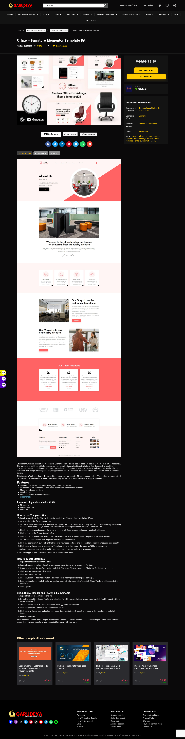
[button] (119, 56)
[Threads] (21, 722)
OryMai (39, 46)
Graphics (86, 14)
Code (45, 14)
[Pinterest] (31, 722)
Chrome (142, 108)
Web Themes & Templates (26, 14)
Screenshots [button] (25, 497)
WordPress (152, 124)
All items (10, 14)
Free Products (91, 20)
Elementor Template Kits (59, 30)
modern (150, 138)
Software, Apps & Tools (130, 14)
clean (141, 136)
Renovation (147, 141)
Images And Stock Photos (105, 14)
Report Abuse (61, 46)
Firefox (154, 108)
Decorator (149, 136)
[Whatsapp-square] (56, 722)
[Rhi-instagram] (16, 722)
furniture (129, 138)
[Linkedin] (46, 722)
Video (57, 14)
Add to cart (146, 70)
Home (19, 30)
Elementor (143, 116)
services (155, 141)
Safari (146, 110)
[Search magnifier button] (105, 5)
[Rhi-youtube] (41, 722)
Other (176, 14)
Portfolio (137, 141)
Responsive (143, 131)
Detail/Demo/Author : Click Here (138, 103)
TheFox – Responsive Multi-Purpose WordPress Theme (108, 667)
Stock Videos (70, 14)
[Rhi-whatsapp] (51, 722)
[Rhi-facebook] (11, 722)
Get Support (146, 77)
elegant (157, 136)
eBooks (148, 14)
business (134, 136)
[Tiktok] (36, 722)
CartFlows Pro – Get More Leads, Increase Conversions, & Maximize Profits (33, 668)
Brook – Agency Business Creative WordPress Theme (146, 667)
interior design (140, 138)
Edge (148, 108)
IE (158, 108)
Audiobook (162, 14)
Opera (141, 110)
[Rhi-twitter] (26, 722)
